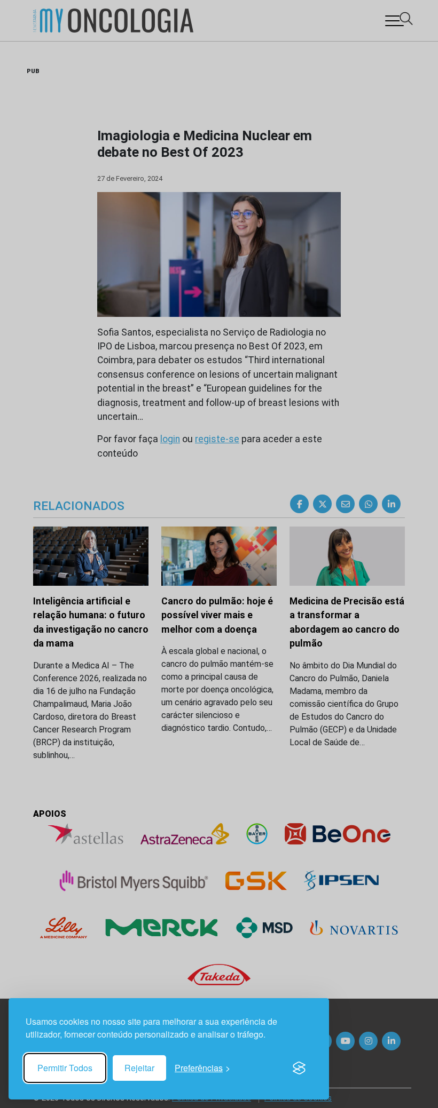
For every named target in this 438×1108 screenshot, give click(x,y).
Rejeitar (139, 1068)
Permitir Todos (64, 1068)
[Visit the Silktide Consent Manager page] (299, 1068)
